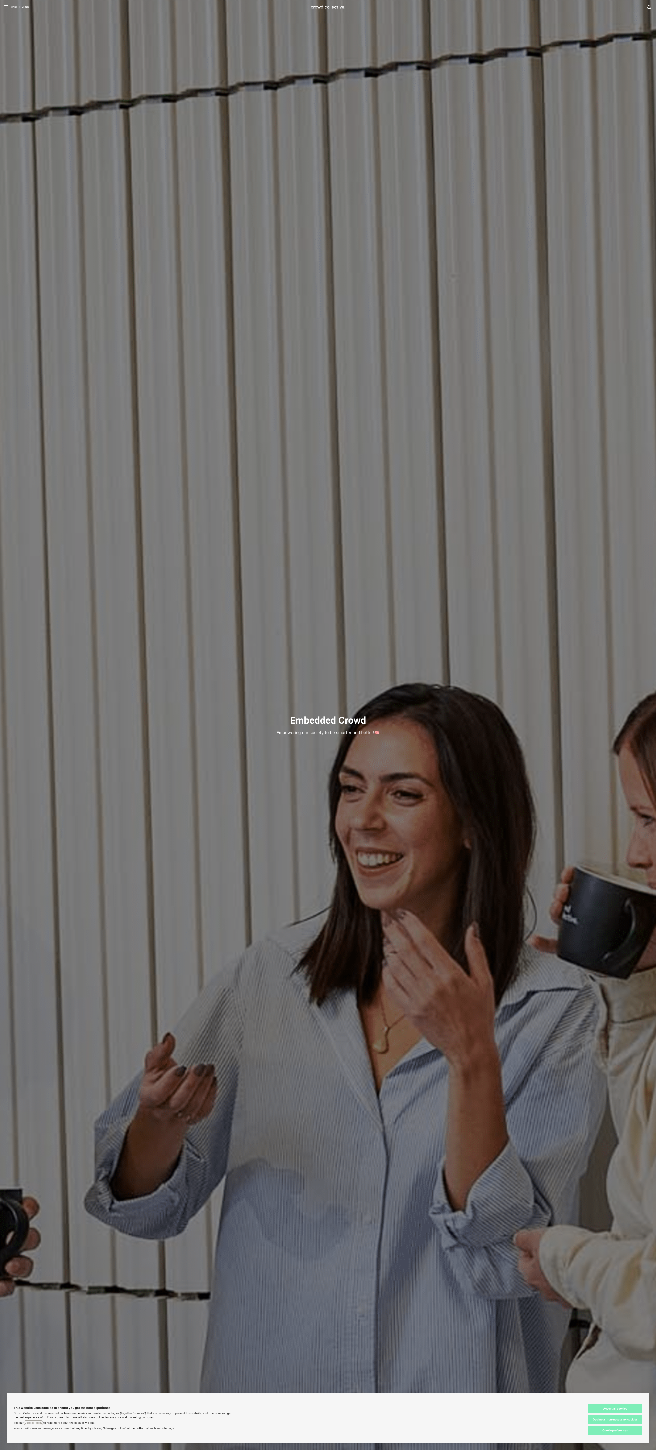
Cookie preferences (615, 1430)
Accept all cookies (615, 1408)
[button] (649, 7)
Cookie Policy (33, 1422)
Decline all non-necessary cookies (615, 1419)
